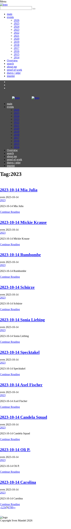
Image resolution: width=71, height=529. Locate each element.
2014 (16, 57)
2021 (16, 35)
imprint (11, 76)
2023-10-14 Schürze (17, 287)
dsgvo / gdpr (14, 72)
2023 (16, 29)
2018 (16, 45)
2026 (16, 20)
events (10, 17)
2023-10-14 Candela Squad (23, 417)
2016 (16, 51)
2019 (16, 41)
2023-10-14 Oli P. (15, 449)
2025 (16, 23)
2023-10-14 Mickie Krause (23, 222)
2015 (16, 54)
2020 (16, 38)
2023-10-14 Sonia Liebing (22, 320)
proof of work (14, 69)
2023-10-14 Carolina (18, 482)
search (10, 63)
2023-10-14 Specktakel (20, 352)
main (9, 14)
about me (12, 66)
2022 (16, 32)
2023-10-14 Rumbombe (20, 254)
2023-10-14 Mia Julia (18, 190)
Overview (12, 60)
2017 (16, 48)
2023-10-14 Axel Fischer (21, 385)
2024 (16, 26)
